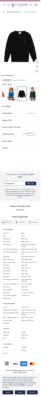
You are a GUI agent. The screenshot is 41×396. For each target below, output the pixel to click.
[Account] (31, 5)
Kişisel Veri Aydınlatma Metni (11, 312)
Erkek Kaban (6, 267)
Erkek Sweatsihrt (7, 243)
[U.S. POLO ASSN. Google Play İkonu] (20, 221)
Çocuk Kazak (24, 288)
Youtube (5, 352)
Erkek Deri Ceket (25, 267)
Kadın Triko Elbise (26, 283)
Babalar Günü (7, 297)
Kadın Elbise (6, 270)
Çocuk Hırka (6, 291)
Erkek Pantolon (25, 240)
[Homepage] (20, 5)
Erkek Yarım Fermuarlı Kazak (29, 261)
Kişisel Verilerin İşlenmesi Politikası (28, 312)
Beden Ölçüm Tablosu (27, 316)
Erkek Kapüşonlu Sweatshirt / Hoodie (28, 244)
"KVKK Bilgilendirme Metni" (23, 194)
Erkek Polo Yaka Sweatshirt (10, 248)
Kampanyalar (6, 238)
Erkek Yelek (24, 264)
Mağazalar (6, 334)
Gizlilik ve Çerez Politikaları (10, 309)
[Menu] (4, 5)
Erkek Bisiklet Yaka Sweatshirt (29, 248)
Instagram (24, 346)
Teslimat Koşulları (8, 319)
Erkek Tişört (24, 238)
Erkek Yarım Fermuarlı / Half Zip (29, 251)
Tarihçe (23, 331)
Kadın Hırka (24, 286)
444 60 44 (20, 208)
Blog (4, 337)
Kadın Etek (24, 270)
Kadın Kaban (24, 272)
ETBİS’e (20, 371)
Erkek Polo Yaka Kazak (9, 261)
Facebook (5, 346)
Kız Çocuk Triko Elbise (27, 291)
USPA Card (24, 334)
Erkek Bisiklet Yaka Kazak (28, 255)
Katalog (23, 337)
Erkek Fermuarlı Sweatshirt (10, 251)
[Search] (9, 5)
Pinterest (23, 349)
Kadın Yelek (6, 275)
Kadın (22, 232)
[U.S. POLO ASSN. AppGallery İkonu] (33, 221)
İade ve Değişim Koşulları (10, 316)
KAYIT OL (30, 182)
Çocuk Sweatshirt (7, 288)
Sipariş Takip (24, 306)
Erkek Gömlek (6, 240)
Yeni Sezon (6, 232)
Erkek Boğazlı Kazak (26, 258)
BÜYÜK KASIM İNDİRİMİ (9, 294)
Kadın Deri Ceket (25, 275)
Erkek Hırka (6, 255)
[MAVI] (11, 92)
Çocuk (23, 235)
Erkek (4, 235)
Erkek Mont (6, 264)
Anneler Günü (25, 294)
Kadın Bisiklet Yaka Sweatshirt (26, 279)
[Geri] (4, 12)
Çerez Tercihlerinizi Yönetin (28, 309)
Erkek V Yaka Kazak (8, 258)
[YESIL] (32, 92)
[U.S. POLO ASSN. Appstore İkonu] (7, 221)
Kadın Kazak (6, 286)
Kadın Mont (6, 272)
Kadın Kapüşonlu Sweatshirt (10, 278)
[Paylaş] (37, 60)
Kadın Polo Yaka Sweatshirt (10, 283)
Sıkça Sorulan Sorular (27, 319)
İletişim (5, 306)
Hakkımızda (6, 331)
